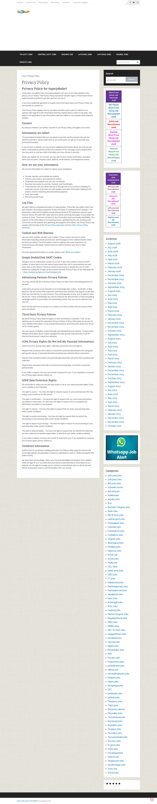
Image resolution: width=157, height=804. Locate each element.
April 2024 (112, 354)
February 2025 (115, 315)
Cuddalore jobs (115, 535)
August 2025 (114, 291)
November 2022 (116, 422)
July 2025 (112, 295)
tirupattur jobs (115, 725)
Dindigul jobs (114, 547)
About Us (20, 2)
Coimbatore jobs (116, 531)
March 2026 (113, 263)
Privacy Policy (43, 2)
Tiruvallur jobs (115, 733)
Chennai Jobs (114, 527)
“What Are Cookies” (72, 252)
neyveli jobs (114, 642)
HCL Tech (112, 566)
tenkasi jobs (114, 697)
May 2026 (112, 255)
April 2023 (112, 402)
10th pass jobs (104, 54)
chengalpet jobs (116, 523)
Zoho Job (112, 768)
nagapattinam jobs (117, 634)
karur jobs (112, 598)
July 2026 (112, 247)
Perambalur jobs (116, 650)
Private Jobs (26, 62)
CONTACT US (31, 2)
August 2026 (114, 243)
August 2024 (114, 338)
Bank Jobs (113, 511)
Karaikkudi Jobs (115, 594)
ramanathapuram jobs (118, 673)
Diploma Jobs (114, 550)
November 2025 (116, 279)
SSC (110, 689)
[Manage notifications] (152, 799)
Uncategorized (115, 753)
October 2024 (115, 330)
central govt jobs (47, 54)
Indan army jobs (115, 570)
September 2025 (116, 287)
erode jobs (113, 558)
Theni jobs (113, 705)
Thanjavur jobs (115, 701)
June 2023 (113, 394)
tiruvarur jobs (114, 741)
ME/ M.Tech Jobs (116, 630)
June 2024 (113, 346)
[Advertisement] (78, 35)
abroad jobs (114, 491)
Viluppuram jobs (116, 761)
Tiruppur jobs (114, 729)
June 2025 (113, 299)
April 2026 (112, 259)
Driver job (112, 554)
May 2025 (112, 303)
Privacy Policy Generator (55, 225)
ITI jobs (111, 578)
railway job (67, 54)
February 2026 (115, 267)
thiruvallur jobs (115, 713)
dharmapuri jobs (116, 543)
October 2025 (114, 283)
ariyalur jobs (114, 499)
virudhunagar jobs (116, 765)
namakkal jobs (115, 638)
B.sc (110, 503)
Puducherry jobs (116, 661)
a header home (115, 487)
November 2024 (116, 327)
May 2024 (112, 350)
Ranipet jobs (114, 677)
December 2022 (116, 418)
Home (24, 76)
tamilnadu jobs (115, 693)
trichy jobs (113, 749)
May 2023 (112, 398)
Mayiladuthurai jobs (117, 618)
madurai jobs (114, 610)
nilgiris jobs (113, 646)
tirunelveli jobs (115, 721)
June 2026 (113, 251)
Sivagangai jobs (115, 685)
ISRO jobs (112, 574)
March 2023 (113, 406)
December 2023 (116, 370)
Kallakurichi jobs (116, 582)
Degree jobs (122, 54)
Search (138, 62)
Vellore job (113, 757)
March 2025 (113, 311)
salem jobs (113, 681)
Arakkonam (113, 495)
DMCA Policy (55, 2)
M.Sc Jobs (113, 606)
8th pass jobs (114, 483)
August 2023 (114, 386)
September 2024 (116, 334)
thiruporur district (116, 709)
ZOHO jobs (113, 772)
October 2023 (114, 378)
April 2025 (112, 307)
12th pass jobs (85, 54)
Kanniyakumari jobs (117, 590)
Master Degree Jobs (118, 614)
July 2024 (112, 342)
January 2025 (114, 319)
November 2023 (116, 374)
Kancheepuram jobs (118, 586)
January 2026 (114, 271)
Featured (112, 562)
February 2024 (115, 362)
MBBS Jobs (113, 626)
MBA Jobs (113, 622)
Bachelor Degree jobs (119, 507)
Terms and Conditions (80, 2)
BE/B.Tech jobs (115, 515)
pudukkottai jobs (116, 665)
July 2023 (112, 390)
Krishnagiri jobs (115, 602)
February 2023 (115, 410)
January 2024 (114, 366)
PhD (110, 654)
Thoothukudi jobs (116, 717)
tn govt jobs (26, 54)
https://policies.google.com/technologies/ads (42, 272)
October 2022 (114, 426)
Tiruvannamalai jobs (118, 737)
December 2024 (116, 323)
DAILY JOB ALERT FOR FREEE (27, 801)
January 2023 (114, 414)
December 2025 (116, 275)
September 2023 (116, 382)
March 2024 (113, 358)
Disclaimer (66, 2)
